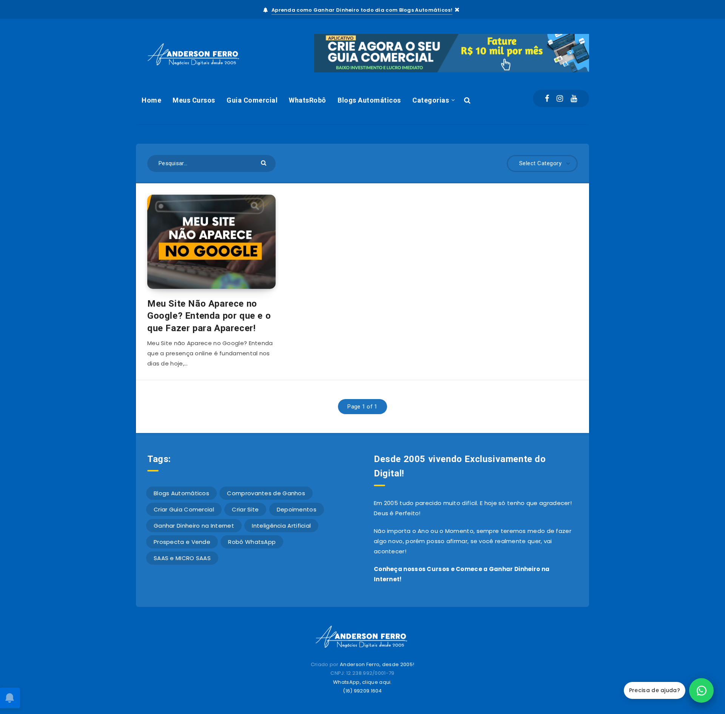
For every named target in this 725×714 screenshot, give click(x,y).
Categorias (430, 100)
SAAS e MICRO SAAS (182, 558)
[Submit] (264, 162)
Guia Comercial (252, 100)
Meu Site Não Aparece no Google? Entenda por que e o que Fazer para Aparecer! (209, 315)
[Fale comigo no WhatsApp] (701, 690)
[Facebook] (547, 98)
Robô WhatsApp (252, 542)
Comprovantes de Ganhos (266, 493)
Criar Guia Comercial (184, 509)
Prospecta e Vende (182, 542)
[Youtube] (574, 98)
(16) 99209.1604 (362, 690)
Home (151, 100)
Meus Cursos (194, 100)
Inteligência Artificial (281, 526)
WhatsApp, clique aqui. (362, 682)
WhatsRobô (307, 100)
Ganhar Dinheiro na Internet (194, 526)
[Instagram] (560, 98)
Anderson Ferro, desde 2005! (377, 664)
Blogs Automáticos (369, 100)
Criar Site (245, 509)
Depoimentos (296, 509)
